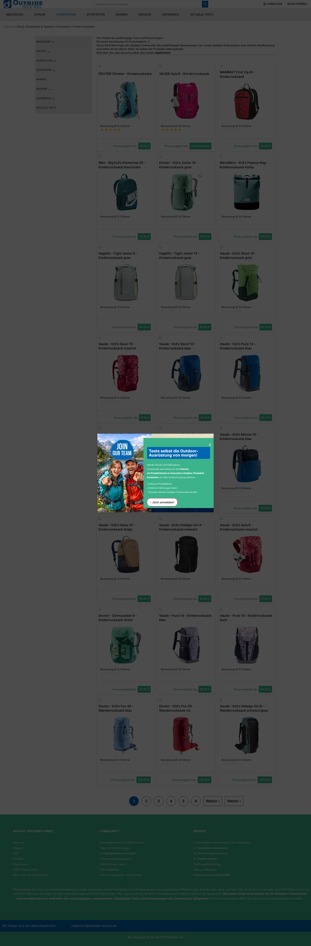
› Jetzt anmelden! (162, 502)
